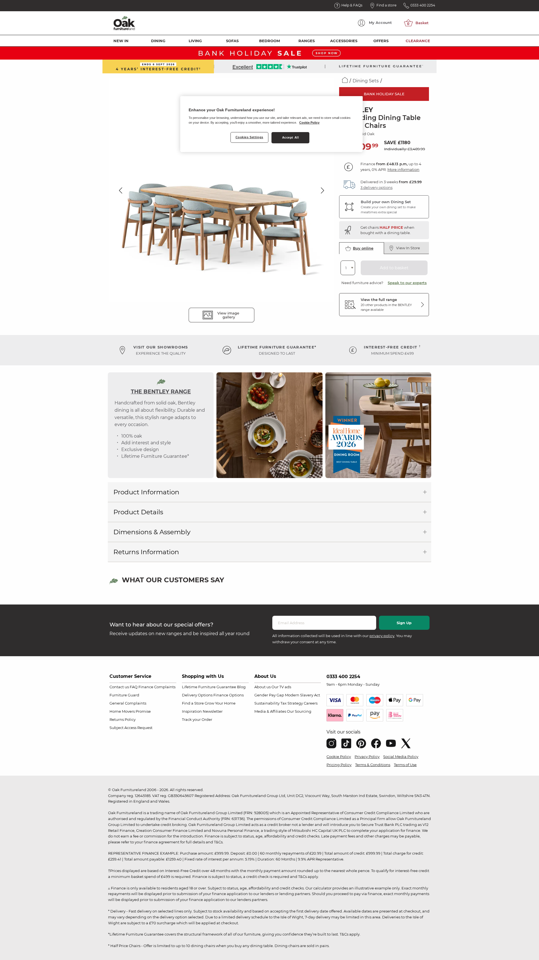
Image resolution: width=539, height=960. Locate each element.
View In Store (408, 248)
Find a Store (193, 703)
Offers (381, 41)
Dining (158, 41)
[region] (271, 124)
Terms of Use (405, 764)
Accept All (290, 137)
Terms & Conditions (372, 764)
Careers (311, 703)
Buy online (363, 248)
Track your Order (197, 719)
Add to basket (394, 267)
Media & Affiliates (270, 711)
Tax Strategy (291, 703)
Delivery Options (197, 695)
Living (195, 41)
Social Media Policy (400, 756)
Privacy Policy (367, 756)
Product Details (138, 512)
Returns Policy (122, 719)
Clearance (418, 41)
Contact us (119, 687)
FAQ (134, 687)
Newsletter (213, 711)
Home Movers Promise (130, 711)
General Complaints (127, 703)
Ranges (306, 41)
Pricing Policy (338, 764)
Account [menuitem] (380, 22)
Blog (241, 687)
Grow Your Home (220, 703)
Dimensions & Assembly (151, 532)
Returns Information (146, 552)
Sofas (232, 41)
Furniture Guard (124, 695)
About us (262, 687)
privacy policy (381, 635)
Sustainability (267, 703)
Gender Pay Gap (269, 695)
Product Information (146, 492)
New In (121, 41)
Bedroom (269, 41)
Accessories (343, 41)
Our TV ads (281, 687)
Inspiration (192, 711)
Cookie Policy (338, 756)
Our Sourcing (299, 711)
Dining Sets (366, 80)
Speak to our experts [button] (407, 282)
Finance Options (228, 695)
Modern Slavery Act (302, 695)
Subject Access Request (130, 727)
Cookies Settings (249, 137)
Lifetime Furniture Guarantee (209, 687)
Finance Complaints (156, 687)
